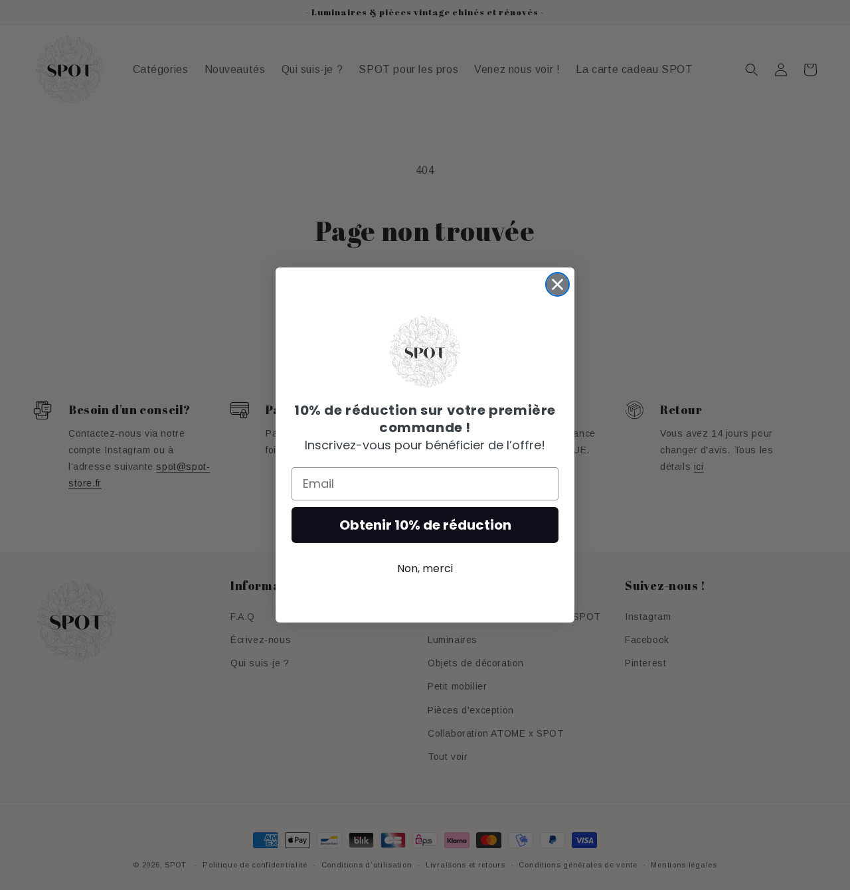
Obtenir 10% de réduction (425, 525)
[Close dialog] (557, 284)
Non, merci (425, 568)
